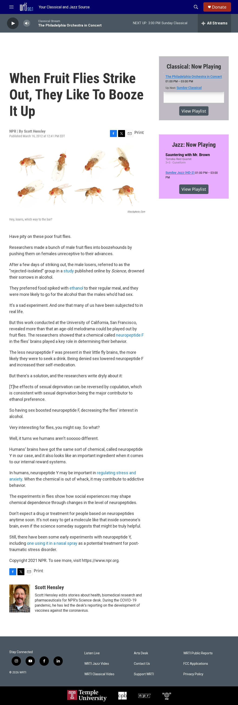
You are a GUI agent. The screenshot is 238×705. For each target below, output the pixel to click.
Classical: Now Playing (194, 66)
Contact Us (142, 663)
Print (139, 132)
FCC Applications (195, 663)
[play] (13, 23)
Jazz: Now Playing (194, 144)
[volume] (27, 23)
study (68, 270)
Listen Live (92, 653)
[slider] (34, 23)
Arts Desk (141, 653)
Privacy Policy (193, 674)
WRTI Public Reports (198, 653)
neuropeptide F (130, 335)
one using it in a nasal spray (52, 543)
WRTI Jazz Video (96, 663)
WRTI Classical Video (99, 674)
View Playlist (194, 111)
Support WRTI (144, 674)
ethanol (76, 288)
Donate (219, 7)
